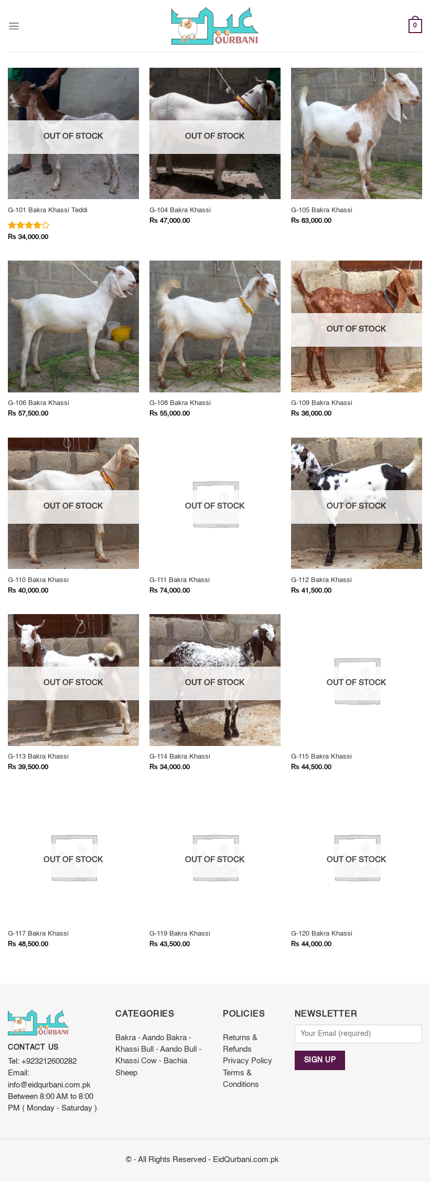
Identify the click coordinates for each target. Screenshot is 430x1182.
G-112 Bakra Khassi (321, 580)
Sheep (126, 1073)
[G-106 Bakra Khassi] (73, 326)
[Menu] (14, 26)
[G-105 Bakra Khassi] (356, 133)
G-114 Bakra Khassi (179, 756)
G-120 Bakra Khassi (321, 933)
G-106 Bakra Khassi (38, 403)
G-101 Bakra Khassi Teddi (48, 210)
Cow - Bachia (164, 1061)
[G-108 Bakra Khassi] (215, 326)
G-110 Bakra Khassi (38, 580)
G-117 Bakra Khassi (38, 933)
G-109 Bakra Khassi (321, 403)
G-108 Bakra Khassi (180, 403)
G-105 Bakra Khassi (321, 210)
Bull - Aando (161, 1049)
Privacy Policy (247, 1061)
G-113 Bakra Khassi (38, 756)
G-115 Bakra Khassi (321, 756)
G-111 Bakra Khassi (179, 580)
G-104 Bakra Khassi (180, 210)
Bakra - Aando (139, 1038)
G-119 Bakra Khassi (179, 933)
